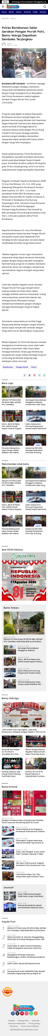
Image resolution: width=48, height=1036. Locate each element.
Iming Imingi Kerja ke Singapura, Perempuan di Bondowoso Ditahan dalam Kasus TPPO (30, 830)
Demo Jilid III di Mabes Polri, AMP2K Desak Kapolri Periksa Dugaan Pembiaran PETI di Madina (11, 426)
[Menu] (3, 6)
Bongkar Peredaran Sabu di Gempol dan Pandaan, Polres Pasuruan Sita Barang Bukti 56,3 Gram (23, 821)
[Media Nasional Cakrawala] (13, 6)
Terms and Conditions (30, 1026)
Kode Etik (35, 1021)
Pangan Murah (22, 367)
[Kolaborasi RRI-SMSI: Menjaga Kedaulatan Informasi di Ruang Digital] (35, 440)
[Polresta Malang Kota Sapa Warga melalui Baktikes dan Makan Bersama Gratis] (12, 440)
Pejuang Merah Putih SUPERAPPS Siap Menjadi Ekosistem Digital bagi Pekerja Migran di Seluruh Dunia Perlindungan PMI (26, 972)
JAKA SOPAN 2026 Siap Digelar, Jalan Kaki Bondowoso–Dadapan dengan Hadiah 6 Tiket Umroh (24, 731)
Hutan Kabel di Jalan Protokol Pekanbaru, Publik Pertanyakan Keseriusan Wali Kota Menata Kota (24, 947)
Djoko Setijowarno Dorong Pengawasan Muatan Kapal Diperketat (35, 426)
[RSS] (36, 1013)
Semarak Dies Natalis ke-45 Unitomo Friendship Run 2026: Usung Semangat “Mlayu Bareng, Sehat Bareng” (12, 751)
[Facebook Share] (24, 375)
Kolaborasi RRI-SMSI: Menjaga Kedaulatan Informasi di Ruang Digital (34, 450)
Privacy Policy (34, 1023)
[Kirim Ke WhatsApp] (44, 375)
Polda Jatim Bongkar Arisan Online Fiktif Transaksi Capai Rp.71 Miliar (30, 853)
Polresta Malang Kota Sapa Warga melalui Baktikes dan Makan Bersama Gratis (11, 450)
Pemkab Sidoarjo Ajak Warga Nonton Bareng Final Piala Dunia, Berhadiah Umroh (11, 774)
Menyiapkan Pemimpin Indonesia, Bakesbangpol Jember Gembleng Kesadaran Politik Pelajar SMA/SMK (26, 956)
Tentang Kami (23, 1021)
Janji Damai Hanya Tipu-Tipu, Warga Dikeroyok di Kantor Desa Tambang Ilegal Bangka (29, 875)
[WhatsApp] (31, 1013)
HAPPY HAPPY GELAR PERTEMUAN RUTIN (23, 963)
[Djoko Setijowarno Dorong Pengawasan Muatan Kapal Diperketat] (35, 416)
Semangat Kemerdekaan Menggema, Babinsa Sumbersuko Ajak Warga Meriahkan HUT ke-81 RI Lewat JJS (35, 402)
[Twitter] (17, 1013)
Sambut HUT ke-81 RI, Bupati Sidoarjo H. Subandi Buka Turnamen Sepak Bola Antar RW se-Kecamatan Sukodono (35, 774)
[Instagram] (27, 1013)
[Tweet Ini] (29, 375)
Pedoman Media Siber (17, 1023)
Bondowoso (8, 367)
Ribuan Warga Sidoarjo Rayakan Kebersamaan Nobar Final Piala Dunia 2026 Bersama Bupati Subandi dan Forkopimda (35, 751)
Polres (33, 367)
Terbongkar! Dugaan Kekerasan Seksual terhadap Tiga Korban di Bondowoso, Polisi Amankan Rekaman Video (29, 841)
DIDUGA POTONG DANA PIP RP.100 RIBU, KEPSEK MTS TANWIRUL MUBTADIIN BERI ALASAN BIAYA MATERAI (12, 402)
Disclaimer (14, 1026)
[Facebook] (13, 1013)
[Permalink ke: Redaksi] (4, 44)
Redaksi (9, 44)
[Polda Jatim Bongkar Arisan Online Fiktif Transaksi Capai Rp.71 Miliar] (8, 853)
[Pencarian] (44, 7)
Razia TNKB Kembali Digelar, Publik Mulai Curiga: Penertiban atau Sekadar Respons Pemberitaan (30, 895)
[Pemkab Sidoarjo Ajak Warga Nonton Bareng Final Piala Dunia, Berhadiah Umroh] (12, 763)
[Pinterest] (22, 1013)
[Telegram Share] (39, 375)
